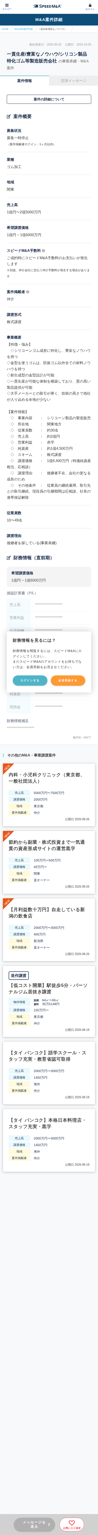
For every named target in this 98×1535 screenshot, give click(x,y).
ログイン (90, 9)
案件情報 (24, 81)
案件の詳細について (49, 99)
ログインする (30, 680)
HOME (5, 29)
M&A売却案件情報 (23, 29)
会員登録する (67, 680)
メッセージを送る (34, 1524)
